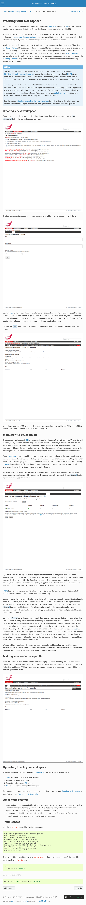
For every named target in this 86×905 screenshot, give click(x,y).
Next (78, 888)
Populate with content (71, 791)
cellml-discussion (61, 93)
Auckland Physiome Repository (21, 11)
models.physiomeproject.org (25, 37)
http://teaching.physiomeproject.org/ (18, 74)
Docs (5, 11)
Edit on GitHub (76, 11)
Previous (9, 888)
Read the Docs (43, 901)
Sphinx (13, 901)
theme (25, 901)
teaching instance (10, 48)
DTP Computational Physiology (44, 3)
